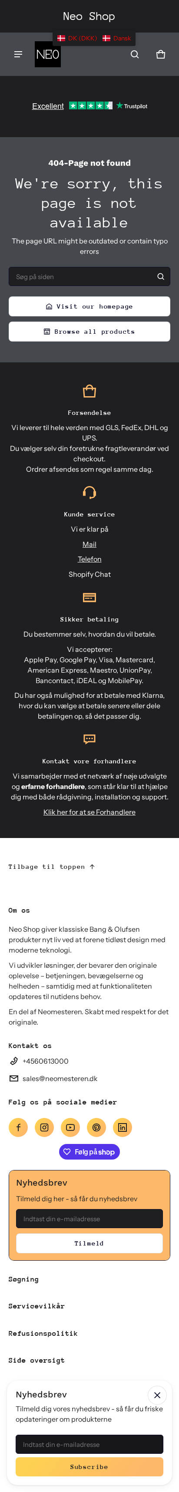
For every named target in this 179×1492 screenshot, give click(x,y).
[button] (134, 54)
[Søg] (160, 276)
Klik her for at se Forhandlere (89, 812)
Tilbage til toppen (47, 866)
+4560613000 (46, 1061)
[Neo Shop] (48, 54)
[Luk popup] (157, 1395)
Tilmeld (90, 1243)
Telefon (90, 559)
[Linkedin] (122, 1127)
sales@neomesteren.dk (60, 1078)
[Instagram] (44, 1127)
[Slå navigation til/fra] (18, 54)
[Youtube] (70, 1127)
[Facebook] (18, 1127)
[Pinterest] (96, 1127)
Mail (89, 544)
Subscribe (89, 1466)
